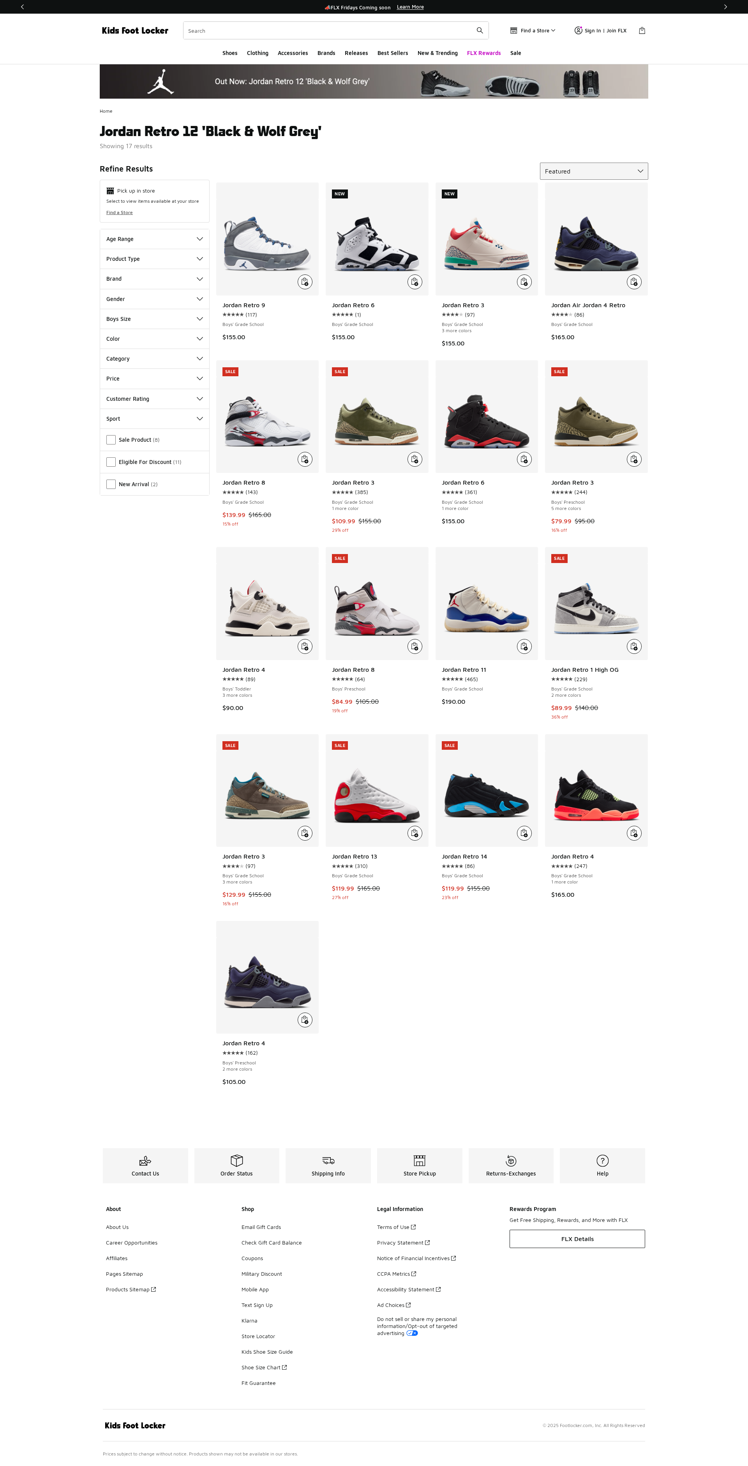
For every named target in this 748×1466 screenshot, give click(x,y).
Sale (515, 53)
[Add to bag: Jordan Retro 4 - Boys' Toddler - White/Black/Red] (305, 646)
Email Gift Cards (261, 1226)
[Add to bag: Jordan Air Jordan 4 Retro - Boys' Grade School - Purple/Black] (634, 281)
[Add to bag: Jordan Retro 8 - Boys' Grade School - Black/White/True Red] (305, 459)
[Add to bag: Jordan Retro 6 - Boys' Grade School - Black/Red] (524, 459)
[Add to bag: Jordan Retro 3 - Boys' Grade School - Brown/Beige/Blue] (305, 833)
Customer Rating (127, 398)
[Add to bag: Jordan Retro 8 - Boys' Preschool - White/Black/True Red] (415, 646)
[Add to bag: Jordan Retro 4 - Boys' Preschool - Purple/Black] (305, 1020)
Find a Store (119, 212)
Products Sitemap (128, 1289)
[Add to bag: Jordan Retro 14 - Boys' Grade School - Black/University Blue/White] (524, 833)
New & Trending (438, 53)
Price (113, 378)
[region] (374, 7)
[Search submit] (480, 30)
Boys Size (118, 318)
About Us (117, 1226)
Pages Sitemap (124, 1273)
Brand (114, 278)
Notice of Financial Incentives (413, 1258)
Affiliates (116, 1258)
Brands (326, 53)
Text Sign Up (257, 1304)
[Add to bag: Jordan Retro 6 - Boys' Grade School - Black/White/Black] (415, 281)
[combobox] (336, 30)
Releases (356, 53)
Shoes (230, 53)
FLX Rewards (484, 53)
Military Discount (262, 1273)
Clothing (257, 53)
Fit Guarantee (259, 1382)
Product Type (123, 258)
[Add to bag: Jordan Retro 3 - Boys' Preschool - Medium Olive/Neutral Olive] (634, 459)
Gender (115, 299)
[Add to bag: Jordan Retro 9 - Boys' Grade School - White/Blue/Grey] (305, 281)
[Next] (725, 7)
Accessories (293, 53)
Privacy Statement (400, 1242)
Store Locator (258, 1336)
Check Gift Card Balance (272, 1242)
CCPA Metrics (393, 1273)
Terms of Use (393, 1226)
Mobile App (255, 1289)
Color (113, 338)
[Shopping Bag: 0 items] (642, 30)
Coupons (252, 1258)
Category (118, 358)
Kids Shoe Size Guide (267, 1351)
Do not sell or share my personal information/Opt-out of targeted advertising (417, 1326)
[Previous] (22, 7)
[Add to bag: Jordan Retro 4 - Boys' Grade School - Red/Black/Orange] (634, 833)
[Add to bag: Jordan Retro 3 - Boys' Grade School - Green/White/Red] (524, 281)
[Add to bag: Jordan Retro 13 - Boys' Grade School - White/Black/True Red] (415, 833)
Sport (113, 418)
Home (106, 111)
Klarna (250, 1320)
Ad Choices (390, 1304)
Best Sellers (393, 53)
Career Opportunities (131, 1242)
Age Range (120, 238)
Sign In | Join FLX (605, 30)
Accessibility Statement (405, 1289)
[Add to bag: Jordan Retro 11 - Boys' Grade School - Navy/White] (524, 646)
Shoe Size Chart (261, 1367)
